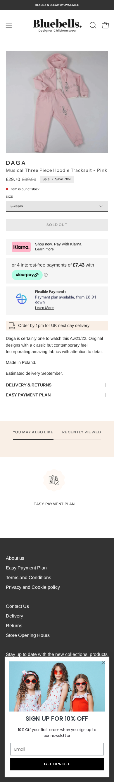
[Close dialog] (103, 663)
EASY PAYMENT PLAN (28, 395)
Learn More (44, 308)
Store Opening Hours (28, 635)
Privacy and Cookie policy (33, 587)
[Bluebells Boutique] (57, 25)
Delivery (14, 615)
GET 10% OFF (57, 763)
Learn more (44, 249)
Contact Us (17, 606)
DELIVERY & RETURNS (28, 385)
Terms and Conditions (28, 577)
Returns (14, 625)
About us (15, 558)
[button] (92, 25)
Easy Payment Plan (26, 567)
